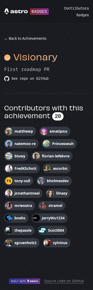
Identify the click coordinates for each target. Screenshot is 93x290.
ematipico (58, 131)
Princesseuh (63, 143)
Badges (82, 15)
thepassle (23, 230)
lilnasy (61, 193)
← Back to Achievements (25, 38)
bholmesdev (58, 180)
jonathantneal (27, 193)
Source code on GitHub (64, 280)
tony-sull (22, 180)
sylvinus (60, 242)
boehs (19, 217)
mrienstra (23, 205)
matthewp (23, 131)
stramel (55, 205)
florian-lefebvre (55, 156)
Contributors (76, 8)
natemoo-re (25, 143)
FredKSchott (25, 168)
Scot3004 (56, 230)
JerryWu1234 (53, 217)
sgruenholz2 (25, 242)
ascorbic (60, 168)
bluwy (19, 156)
